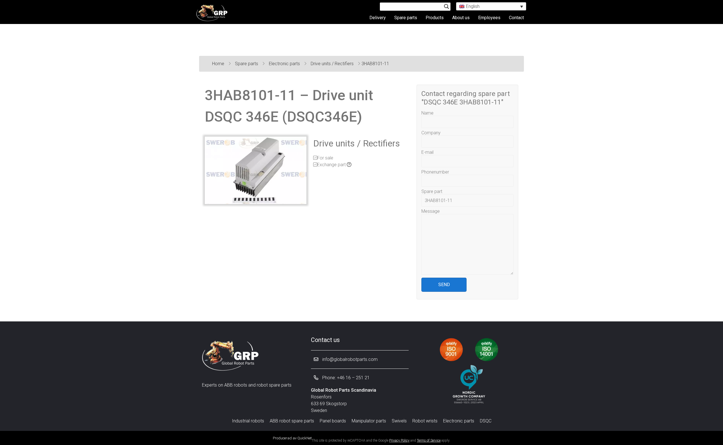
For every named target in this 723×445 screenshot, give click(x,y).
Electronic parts (285, 63)
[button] (491, 6)
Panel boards (333, 421)
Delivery (377, 17)
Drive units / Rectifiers (333, 63)
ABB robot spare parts (292, 421)
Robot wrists (424, 421)
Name (427, 113)
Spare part (431, 191)
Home (218, 63)
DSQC (485, 421)
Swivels (399, 421)
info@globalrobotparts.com (349, 359)
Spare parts (405, 17)
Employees (489, 17)
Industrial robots (248, 421)
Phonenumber (435, 172)
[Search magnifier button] (446, 6)
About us (461, 17)
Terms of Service (429, 440)
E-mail (427, 152)
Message (430, 211)
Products (435, 17)
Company (431, 132)
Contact (516, 17)
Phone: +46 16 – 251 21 (345, 377)
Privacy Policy (399, 440)
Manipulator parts (369, 421)
